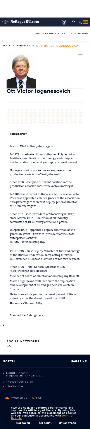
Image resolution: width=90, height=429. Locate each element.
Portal (9, 361)
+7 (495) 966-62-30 (19, 382)
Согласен (23, 423)
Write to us (19, 398)
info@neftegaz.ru (17, 386)
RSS (39, 398)
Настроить (44, 423)
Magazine (79, 361)
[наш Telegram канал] (64, 22)
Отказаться (67, 423)
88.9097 (83, 34)
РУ (73, 22)
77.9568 (48, 34)
